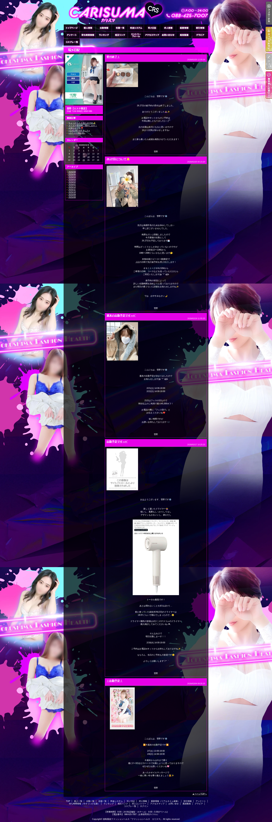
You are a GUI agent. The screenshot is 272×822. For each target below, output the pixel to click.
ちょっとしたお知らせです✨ (82, 123)
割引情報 (200, 27)
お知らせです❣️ (75, 128)
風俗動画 (184, 34)
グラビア (200, 34)
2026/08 (72, 172)
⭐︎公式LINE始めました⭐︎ (79, 130)
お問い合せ (168, 34)
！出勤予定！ (115, 680)
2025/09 (72, 194)
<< (77, 145)
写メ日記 (152, 27)
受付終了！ (113, 56)
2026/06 (72, 174)
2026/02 (72, 182)
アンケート (71, 34)
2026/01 (72, 184)
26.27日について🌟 (118, 159)
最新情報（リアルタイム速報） (184, 27)
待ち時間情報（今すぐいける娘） (88, 34)
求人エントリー (136, 34)
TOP (71, 27)
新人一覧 (88, 27)
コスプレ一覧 (71, 42)
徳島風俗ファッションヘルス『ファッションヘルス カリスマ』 (132, 819)
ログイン (144, 806)
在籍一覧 (120, 27)
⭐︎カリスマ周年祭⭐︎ (76, 133)
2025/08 (72, 197)
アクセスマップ (152, 34)
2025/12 (72, 187)
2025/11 (72, 189)
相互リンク (120, 34)
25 (84, 160)
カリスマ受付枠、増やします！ (82, 125)
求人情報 (168, 27)
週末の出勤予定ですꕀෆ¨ (121, 315)
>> (91, 145)
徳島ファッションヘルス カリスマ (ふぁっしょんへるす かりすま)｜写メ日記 (136, 12)
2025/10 (72, 192)
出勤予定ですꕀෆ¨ (117, 441)
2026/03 (72, 179)
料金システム (136, 27)
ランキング (104, 34)
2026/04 (72, 177)
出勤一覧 (104, 27)
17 (79, 157)
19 (88, 157)
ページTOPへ (200, 794)
